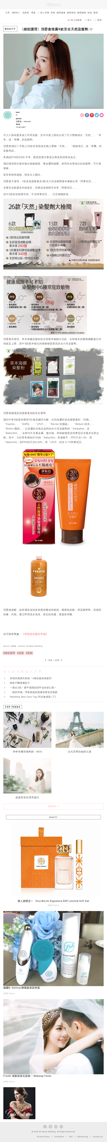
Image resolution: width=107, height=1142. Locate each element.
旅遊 (89, 12)
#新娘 (29, 653)
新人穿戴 (44, 12)
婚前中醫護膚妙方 (20, 682)
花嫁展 (25, 12)
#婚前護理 (9, 653)
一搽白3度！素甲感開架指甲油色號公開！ (33, 687)
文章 (7, 12)
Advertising (82, 1137)
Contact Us (98, 1137)
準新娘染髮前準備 (35, 634)
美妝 (53, 12)
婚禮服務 (81, 12)
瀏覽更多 (52, 806)
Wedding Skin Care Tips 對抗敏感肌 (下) (33, 696)
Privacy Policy (43, 1137)
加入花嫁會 (76, 20)
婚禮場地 (71, 12)
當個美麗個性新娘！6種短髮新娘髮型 (31, 678)
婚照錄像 (61, 12)
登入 (89, 20)
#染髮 (20, 653)
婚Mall (16, 12)
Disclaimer (59, 1137)
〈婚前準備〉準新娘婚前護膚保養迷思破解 (34, 692)
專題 (33, 12)
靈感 (95, 12)
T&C (71, 1137)
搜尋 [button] (99, 20)
